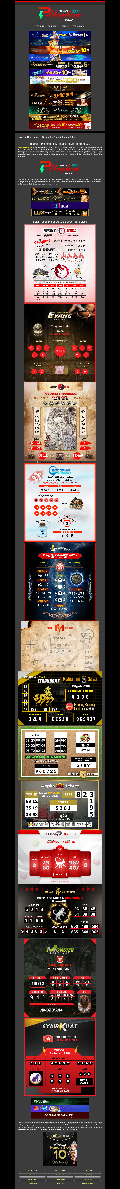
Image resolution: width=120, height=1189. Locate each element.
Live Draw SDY (60, 1171)
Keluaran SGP (60, 1183)
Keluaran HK (88, 1179)
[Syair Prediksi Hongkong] (60, 35)
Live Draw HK (32, 1171)
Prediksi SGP (52, 26)
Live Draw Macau (32, 1175)
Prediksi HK (40, 26)
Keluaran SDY (32, 1183)
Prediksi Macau (78, 26)
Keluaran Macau (87, 1183)
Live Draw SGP (87, 1171)
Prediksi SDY (65, 26)
